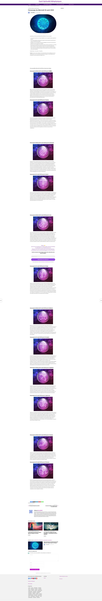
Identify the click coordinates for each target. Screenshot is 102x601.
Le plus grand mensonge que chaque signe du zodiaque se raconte (34, 533)
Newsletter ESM (71, 4)
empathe (33, 590)
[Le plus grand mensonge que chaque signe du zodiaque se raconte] (35, 526)
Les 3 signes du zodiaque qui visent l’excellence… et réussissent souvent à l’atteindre (50, 533)
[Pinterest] (33, 578)
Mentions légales (30, 583)
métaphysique (39, 591)
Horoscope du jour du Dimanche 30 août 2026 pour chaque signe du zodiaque (51, 542)
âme (41, 596)
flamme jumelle (40, 590)
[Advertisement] (43, 62)
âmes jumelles (30, 597)
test (29, 596)
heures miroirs (30, 591)
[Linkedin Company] (35, 578)
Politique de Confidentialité (31, 581)
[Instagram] (32, 578)
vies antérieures (33, 596)
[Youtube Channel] (36, 578)
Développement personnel (48, 4)
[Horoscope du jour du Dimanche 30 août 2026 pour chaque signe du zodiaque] (35, 545)
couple (29, 590)
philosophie (34, 592)
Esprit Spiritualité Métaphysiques (50, 1)
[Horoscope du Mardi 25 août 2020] (1, 300)
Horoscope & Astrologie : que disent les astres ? (33, 531)
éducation (38, 597)
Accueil (29, 4)
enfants (36, 590)
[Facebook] (29, 578)
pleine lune (38, 592)
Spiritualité (37, 4)
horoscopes (35, 591)
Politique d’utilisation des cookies (63, 576)
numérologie (30, 592)
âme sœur (35, 597)
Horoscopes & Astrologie (60, 4)
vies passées (37, 596)
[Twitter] (30, 578)
